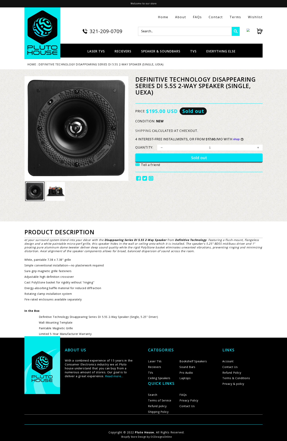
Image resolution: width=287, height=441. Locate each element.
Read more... (114, 376)
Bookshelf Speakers (193, 361)
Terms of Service (159, 400)
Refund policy (157, 406)
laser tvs (96, 51)
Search (152, 395)
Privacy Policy (188, 400)
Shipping (143, 131)
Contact (216, 17)
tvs (193, 51)
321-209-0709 (106, 31)
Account (228, 361)
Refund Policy (231, 372)
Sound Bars (187, 367)
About (180, 17)
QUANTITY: (144, 147)
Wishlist (255, 17)
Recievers (154, 367)
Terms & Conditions (236, 378)
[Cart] (256, 31)
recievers (123, 51)
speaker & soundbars (160, 51)
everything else (220, 51)
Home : (32, 64)
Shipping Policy (158, 412)
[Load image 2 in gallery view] (55, 191)
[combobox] (185, 31)
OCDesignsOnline (161, 436)
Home (163, 17)
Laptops (185, 378)
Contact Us (187, 406)
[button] (147, 167)
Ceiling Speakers (159, 378)
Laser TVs (154, 361)
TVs (150, 372)
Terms (235, 17)
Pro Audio (186, 372)
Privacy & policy (233, 384)
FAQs (197, 17)
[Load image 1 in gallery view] (34, 191)
